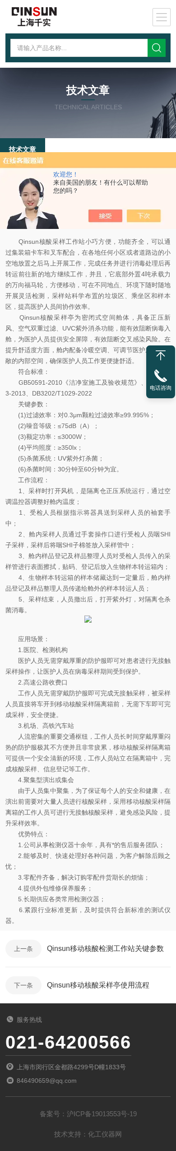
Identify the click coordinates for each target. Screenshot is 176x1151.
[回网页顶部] (160, 355)
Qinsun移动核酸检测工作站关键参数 (105, 948)
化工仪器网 (105, 1134)
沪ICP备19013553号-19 (102, 1114)
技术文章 (22, 149)
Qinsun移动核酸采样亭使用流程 (98, 985)
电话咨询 (160, 388)
